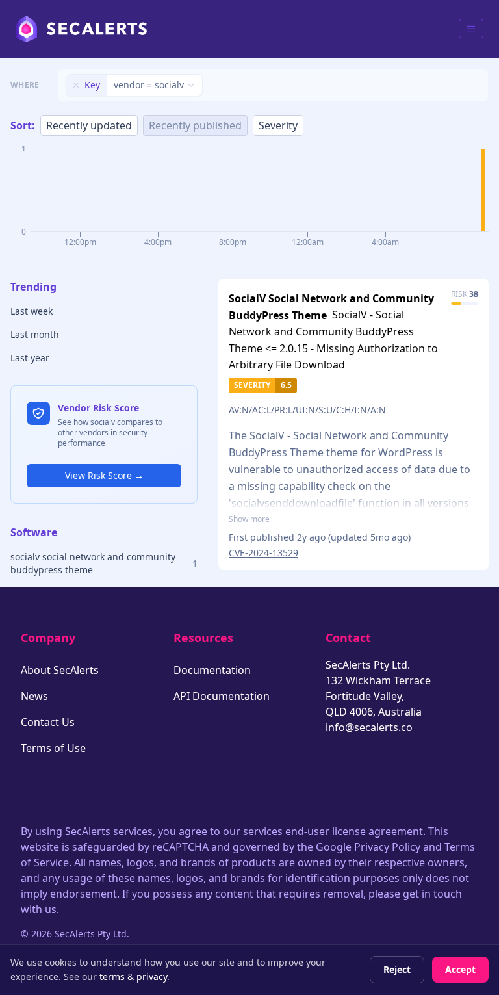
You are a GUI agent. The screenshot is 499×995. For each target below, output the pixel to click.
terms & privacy (133, 976)
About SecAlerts (60, 670)
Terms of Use (53, 748)
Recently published (195, 125)
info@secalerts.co (369, 727)
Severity (278, 125)
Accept (460, 969)
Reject (397, 969)
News (34, 696)
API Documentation (221, 696)
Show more (249, 519)
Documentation (212, 670)
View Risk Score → (104, 475)
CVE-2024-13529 (263, 553)
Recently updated (89, 125)
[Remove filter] (76, 85)
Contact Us (48, 722)
